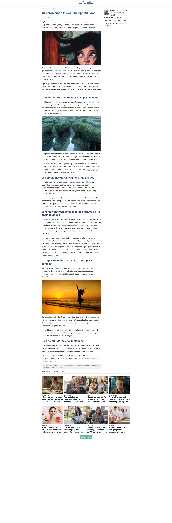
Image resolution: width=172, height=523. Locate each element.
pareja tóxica (92, 169)
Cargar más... (86, 437)
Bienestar (44, 8)
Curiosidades (113, 395)
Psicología (45, 395)
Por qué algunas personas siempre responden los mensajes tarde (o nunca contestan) (74, 399)
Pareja (88, 395)
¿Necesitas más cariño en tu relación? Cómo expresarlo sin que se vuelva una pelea (96, 399)
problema (73, 268)
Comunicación (68, 395)
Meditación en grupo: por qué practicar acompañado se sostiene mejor (118, 429)
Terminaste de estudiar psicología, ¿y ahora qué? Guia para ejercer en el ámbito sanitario (96, 429)
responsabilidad (66, 89)
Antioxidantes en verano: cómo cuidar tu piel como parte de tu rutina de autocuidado (52, 429)
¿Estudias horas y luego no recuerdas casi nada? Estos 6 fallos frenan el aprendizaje (52, 399)
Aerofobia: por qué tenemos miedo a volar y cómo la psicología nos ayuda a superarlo (119, 399)
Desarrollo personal (54, 8)
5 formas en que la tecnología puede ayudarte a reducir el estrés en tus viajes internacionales (73, 429)
